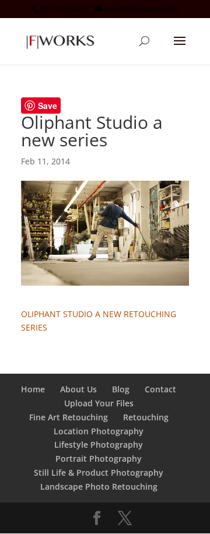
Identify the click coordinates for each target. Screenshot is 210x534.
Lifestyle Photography (98, 444)
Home (33, 389)
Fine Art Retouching (68, 417)
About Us (78, 389)
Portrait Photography (98, 458)
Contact (160, 389)
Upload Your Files (99, 403)
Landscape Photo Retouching (99, 486)
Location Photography (99, 431)
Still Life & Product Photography (98, 472)
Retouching (146, 417)
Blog (121, 389)
